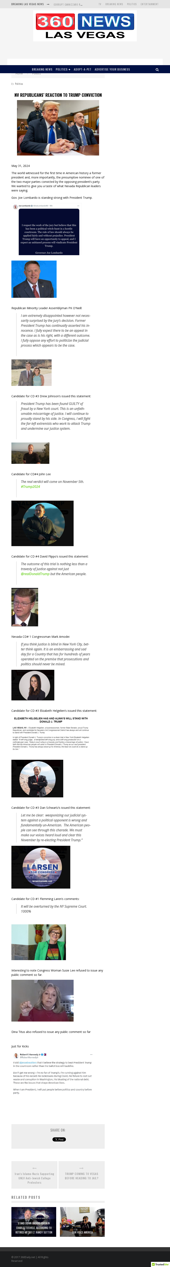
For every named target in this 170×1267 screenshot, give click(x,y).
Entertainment (150, 4)
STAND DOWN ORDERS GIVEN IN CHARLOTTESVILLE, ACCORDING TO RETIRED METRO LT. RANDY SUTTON (34, 1227)
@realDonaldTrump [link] (35, 574)
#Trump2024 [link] (30, 486)
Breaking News (114, 4)
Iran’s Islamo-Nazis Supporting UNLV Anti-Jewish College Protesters (34, 1177)
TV (99, 4)
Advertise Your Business (112, 69)
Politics (132, 4)
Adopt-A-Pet (82, 69)
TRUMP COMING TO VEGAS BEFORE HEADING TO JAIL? (81, 1175)
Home (19, 73)
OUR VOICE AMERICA (82, 1232)
